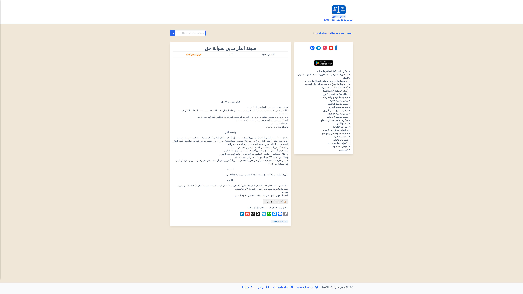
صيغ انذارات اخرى (321, 33)
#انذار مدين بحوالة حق (279, 221)
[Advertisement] (230, 80)
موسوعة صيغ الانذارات (337, 33)
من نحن (261, 287)
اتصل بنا (245, 287)
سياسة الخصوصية (305, 287)
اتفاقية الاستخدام (281, 287)
